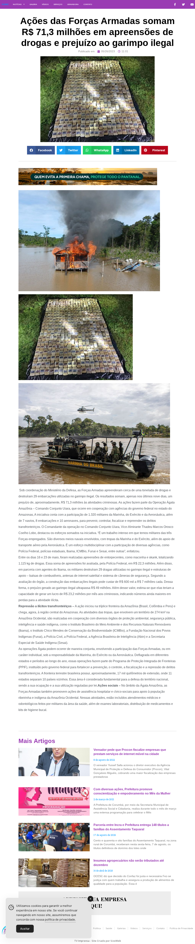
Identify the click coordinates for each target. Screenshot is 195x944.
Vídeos (45, 4)
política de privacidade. (60, 919)
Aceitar (25, 928)
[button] (41, 150)
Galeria (33, 4)
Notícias (17, 4)
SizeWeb (115, 940)
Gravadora (72, 4)
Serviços (58, 4)
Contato (87, 4)
